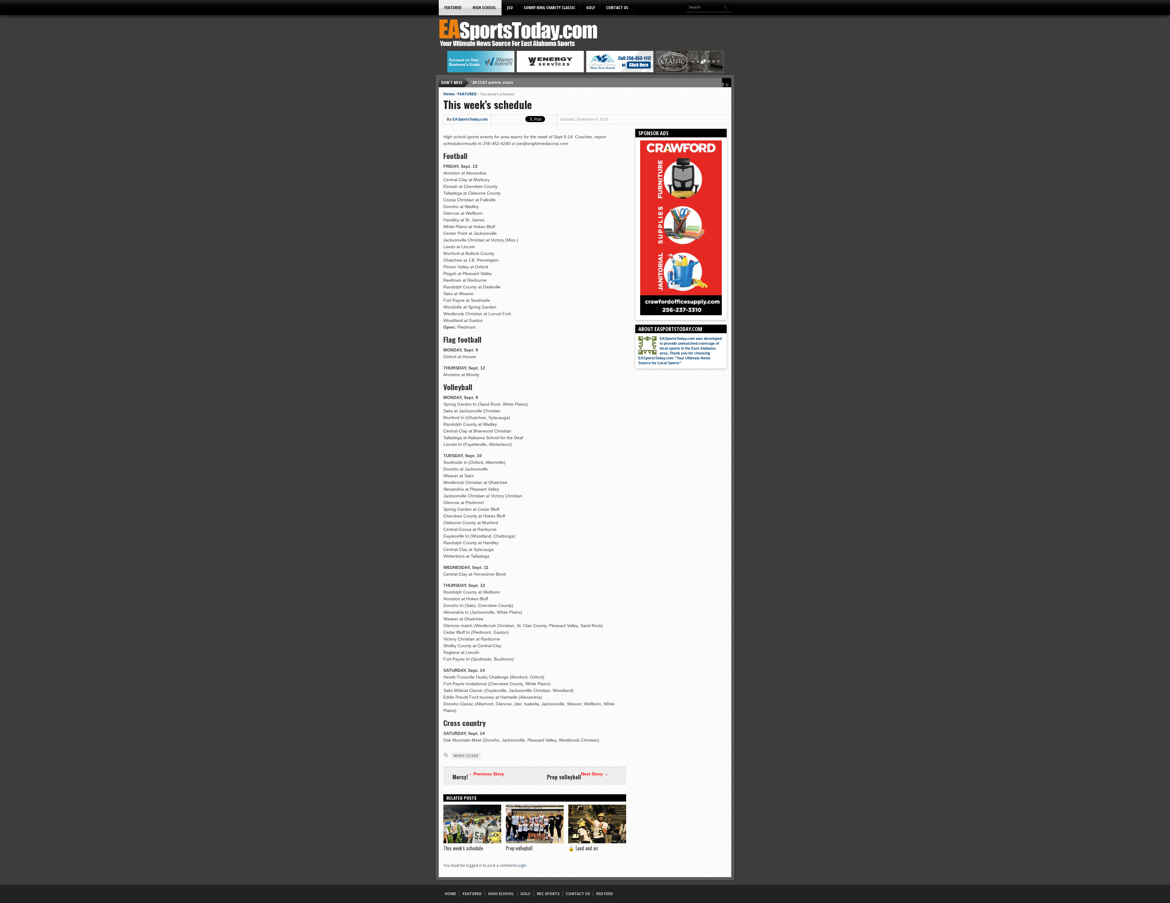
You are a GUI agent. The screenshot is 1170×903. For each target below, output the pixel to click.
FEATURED (453, 7)
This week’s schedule (463, 848)
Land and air (583, 848)
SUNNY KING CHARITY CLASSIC (549, 7)
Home (449, 94)
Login (521, 865)
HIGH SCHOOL (484, 7)
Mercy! (460, 777)
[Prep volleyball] (535, 841)
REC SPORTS (548, 893)
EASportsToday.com (470, 119)
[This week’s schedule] (472, 841)
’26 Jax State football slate (497, 82)
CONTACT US (617, 7)
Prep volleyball (564, 777)
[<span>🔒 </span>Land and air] (597, 841)
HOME (450, 893)
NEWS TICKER (465, 755)
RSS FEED (604, 893)
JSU (510, 7)
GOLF (590, 7)
